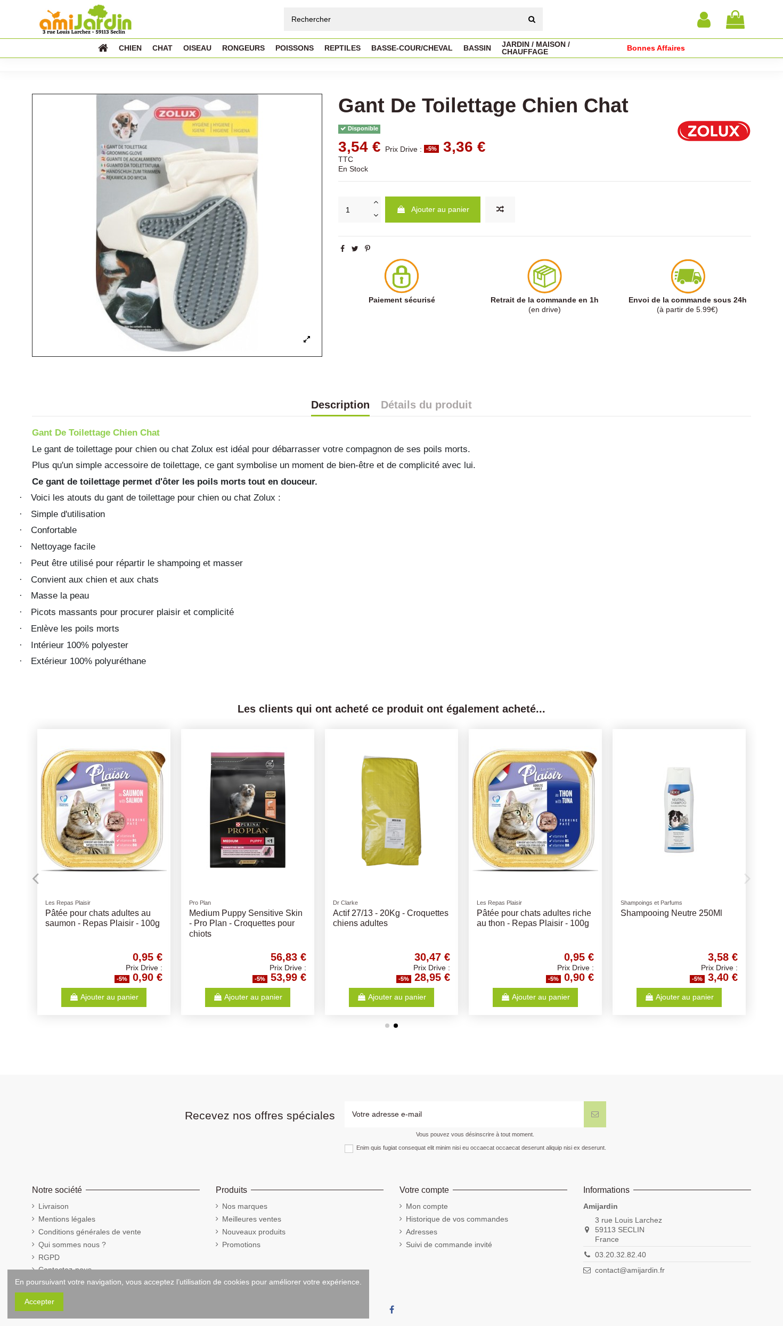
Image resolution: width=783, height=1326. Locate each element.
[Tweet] (355, 248)
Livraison (53, 1206)
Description (340, 405)
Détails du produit (426, 405)
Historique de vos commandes (457, 1219)
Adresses (421, 1231)
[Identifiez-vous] (704, 19)
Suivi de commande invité (449, 1244)
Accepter (39, 1301)
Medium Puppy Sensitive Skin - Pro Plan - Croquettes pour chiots (246, 923)
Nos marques (244, 1206)
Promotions (241, 1244)
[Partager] (342, 248)
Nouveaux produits (254, 1231)
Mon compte (427, 1206)
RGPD (49, 1257)
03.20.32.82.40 (620, 1254)
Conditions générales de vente (89, 1231)
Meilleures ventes (251, 1219)
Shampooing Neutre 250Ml (671, 913)
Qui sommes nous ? (72, 1244)
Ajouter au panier (440, 209)
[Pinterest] (367, 248)
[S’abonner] (595, 1114)
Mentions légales (66, 1219)
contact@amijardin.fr (630, 1270)
